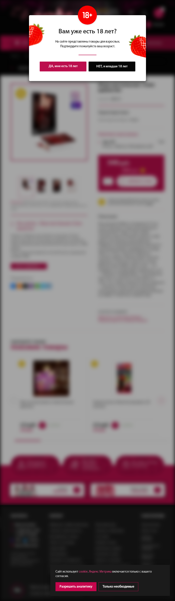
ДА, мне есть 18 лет (63, 66)
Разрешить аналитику (76, 586)
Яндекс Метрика (100, 571)
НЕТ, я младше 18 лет (112, 66)
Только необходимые (118, 586)
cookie (83, 571)
